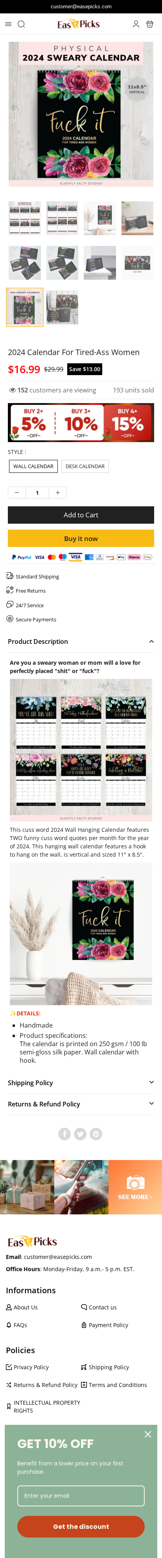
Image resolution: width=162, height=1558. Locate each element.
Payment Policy (108, 1325)
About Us (26, 1307)
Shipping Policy (109, 1367)
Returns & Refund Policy (45, 1385)
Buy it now (81, 538)
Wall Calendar (33, 466)
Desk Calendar (85, 466)
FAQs (20, 1325)
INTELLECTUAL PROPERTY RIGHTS (47, 1406)
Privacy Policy (31, 1367)
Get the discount (81, 1526)
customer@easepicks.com (81, 6)
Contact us (103, 1307)
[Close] (147, 1434)
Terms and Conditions (118, 1385)
